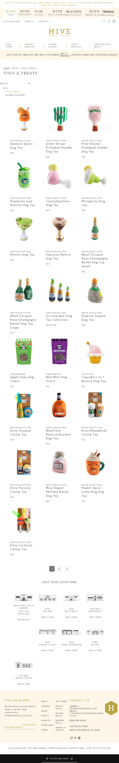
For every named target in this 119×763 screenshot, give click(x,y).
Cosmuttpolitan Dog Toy (58, 203)
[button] (113, 21)
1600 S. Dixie (23, 684)
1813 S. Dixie (71, 617)
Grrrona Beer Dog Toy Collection (59, 318)
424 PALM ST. (23, 619)
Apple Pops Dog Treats (22, 379)
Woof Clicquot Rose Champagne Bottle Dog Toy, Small (95, 260)
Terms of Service (60, 728)
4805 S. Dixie (95, 650)
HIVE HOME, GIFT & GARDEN (23, 606)
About (44, 701)
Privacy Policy (59, 707)
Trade (44, 730)
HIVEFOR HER (47, 610)
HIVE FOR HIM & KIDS (24, 612)
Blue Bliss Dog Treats (56, 379)
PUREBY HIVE (95, 643)
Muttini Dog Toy (22, 254)
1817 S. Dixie (95, 617)
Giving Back (47, 725)
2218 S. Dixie (71, 650)
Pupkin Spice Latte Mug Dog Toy (93, 491)
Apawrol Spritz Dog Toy (21, 145)
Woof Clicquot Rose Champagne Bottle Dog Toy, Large (23, 321)
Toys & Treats (28, 68)
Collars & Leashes (15, 95)
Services (46, 720)
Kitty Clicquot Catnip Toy (20, 432)
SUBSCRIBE (29, 725)
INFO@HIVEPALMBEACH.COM (83, 708)
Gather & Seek (76, 748)
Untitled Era (103, 748)
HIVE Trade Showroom (71, 643)
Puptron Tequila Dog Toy (94, 318)
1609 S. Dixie (47, 617)
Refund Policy (59, 714)
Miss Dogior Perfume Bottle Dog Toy (57, 491)
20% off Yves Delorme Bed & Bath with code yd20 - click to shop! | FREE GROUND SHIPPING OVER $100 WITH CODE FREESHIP (59, 4)
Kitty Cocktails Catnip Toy (21, 547)
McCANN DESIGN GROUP (24, 676)
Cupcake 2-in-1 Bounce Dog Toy (94, 379)
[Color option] (12, 135)
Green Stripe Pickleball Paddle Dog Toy (59, 147)
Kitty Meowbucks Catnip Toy (94, 432)
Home (6, 68)
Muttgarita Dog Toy (93, 203)
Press (44, 711)
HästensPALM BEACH (95, 610)
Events (29, 21)
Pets (15, 68)
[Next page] (67, 569)
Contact (43, 21)
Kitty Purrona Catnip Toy (20, 489)
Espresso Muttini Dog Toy (58, 256)
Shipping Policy (59, 721)
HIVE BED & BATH (71, 610)
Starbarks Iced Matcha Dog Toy (22, 203)
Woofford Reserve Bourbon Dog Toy (58, 434)
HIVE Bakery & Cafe (47, 643)
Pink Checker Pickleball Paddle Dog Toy (95, 147)
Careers (45, 706)
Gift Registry (12, 21)
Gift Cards (61, 701)
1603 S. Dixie (47, 650)
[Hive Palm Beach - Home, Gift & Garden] (11, 13)
